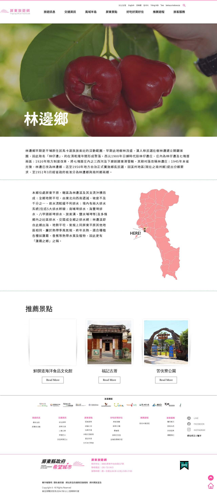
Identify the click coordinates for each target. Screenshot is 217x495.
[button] (49, 12)
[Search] (184, 5)
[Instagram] (189, 429)
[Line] (189, 418)
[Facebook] (189, 424)
